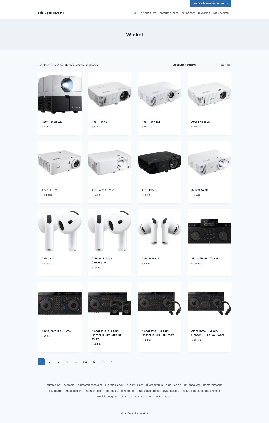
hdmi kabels (173, 384)
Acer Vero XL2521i (103, 190)
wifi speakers (221, 12)
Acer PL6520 (50, 190)
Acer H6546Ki (151, 121)
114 (102, 361)
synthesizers (171, 390)
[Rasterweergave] (222, 65)
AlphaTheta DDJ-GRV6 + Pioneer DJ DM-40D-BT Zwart (107, 334)
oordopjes (112, 390)
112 (85, 361)
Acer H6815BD (200, 121)
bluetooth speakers (90, 384)
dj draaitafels (154, 384)
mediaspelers (74, 390)
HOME (133, 12)
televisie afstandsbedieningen (201, 390)
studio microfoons (149, 390)
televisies (204, 12)
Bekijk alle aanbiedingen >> (210, 3)
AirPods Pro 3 (150, 258)
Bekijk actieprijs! (59, 273)
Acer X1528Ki (200, 190)
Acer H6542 (99, 121)
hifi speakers (148, 12)
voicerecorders (143, 396)
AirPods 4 (48, 258)
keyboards (55, 390)
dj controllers (135, 384)
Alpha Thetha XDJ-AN (205, 258)
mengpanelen (93, 390)
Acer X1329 (149, 190)
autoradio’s (53, 384)
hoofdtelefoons (169, 12)
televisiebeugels (106, 396)
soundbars (188, 12)
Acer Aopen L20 (52, 121)
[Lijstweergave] (228, 65)
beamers (69, 384)
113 (93, 361)
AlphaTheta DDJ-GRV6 (56, 330)
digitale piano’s (114, 384)
